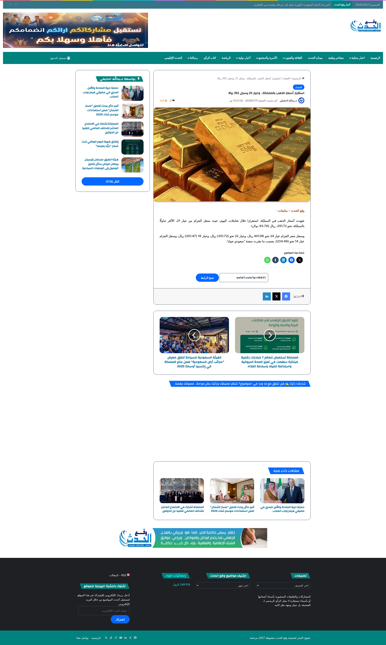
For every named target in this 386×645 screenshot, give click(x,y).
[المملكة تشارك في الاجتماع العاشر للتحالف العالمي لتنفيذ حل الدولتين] (182, 490)
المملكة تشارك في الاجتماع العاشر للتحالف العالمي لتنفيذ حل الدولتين (182, 509)
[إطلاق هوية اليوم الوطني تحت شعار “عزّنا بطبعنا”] (132, 147)
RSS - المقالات (118, 575)
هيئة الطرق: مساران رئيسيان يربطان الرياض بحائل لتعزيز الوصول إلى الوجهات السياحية (100, 164)
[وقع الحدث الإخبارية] (366, 26)
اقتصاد (286, 78)
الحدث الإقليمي (173, 58)
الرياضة (226, 58)
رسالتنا (194, 58)
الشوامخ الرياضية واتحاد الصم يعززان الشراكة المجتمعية (302, 4)
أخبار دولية (244, 58)
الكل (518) (112, 181)
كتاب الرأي (210, 58)
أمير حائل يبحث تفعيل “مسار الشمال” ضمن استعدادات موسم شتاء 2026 (232, 509)
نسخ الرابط (207, 277)
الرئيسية (375, 58)
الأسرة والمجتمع (268, 58)
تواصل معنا (82, 637)
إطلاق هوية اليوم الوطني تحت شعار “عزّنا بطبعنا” (100, 144)
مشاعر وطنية (336, 58)
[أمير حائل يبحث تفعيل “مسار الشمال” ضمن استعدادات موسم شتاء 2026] (232, 490)
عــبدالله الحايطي (288, 100)
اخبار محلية (358, 58)
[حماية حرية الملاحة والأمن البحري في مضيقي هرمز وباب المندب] (282, 490)
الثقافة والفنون (293, 58)
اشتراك (120, 619)
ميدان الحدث (315, 58)
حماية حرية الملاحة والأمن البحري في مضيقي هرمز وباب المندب (282, 509)
